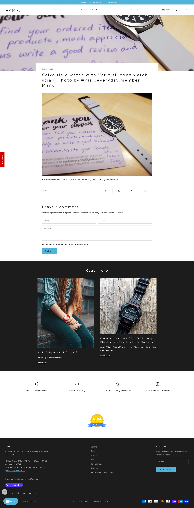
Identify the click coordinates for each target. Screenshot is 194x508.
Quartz (84, 10)
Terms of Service (110, 213)
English (34, 501)
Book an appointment (15, 470)
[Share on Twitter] (119, 190)
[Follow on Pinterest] (24, 493)
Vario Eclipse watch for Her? (57, 352)
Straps (105, 10)
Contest (94, 468)
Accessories (117, 10)
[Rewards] (10, 501)
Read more (42, 362)
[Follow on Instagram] (18, 493)
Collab (94, 10)
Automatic (56, 10)
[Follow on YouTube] (30, 493)
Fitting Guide (96, 464)
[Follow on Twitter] (12, 493)
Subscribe (166, 469)
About (139, 10)
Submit (49, 251)
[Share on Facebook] (105, 190)
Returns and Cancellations (102, 472)
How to (94, 455)
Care (130, 10)
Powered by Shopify (100, 501)
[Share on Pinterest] (132, 190)
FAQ (93, 459)
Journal (94, 447)
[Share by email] (145, 190)
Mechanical (71, 10)
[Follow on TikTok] (36, 493)
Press (93, 451)
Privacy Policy (93, 213)
